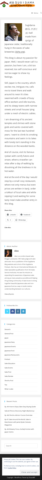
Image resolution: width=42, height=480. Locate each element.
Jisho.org (20, 51)
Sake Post (8, 372)
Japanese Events (10, 346)
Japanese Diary (10, 342)
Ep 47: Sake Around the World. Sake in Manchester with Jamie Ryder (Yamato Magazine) (18, 422)
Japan (6, 338)
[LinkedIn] (23, 311)
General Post (9, 334)
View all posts (9, 294)
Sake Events (9, 368)
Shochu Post (9, 380)
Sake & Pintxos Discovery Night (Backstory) (19, 411)
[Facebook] (12, 311)
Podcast (7, 359)
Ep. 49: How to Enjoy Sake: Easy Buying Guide (20, 407)
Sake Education (10, 363)
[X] (7, 311)
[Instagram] (18, 311)
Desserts (7, 329)
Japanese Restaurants (12, 355)
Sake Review (9, 376)
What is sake (9, 389)
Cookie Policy (12, 468)
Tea (6, 385)
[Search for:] (40, 13)
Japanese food (9, 351)
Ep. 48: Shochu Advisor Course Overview (18, 415)
